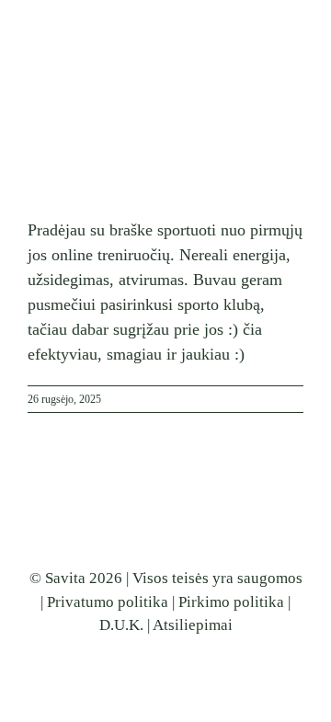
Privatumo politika (107, 602)
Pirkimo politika (231, 602)
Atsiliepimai (193, 625)
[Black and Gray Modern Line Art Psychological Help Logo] (83, 17)
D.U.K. (121, 625)
